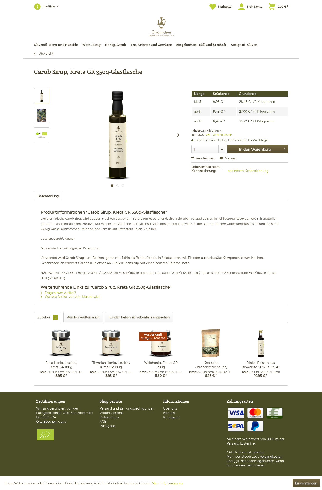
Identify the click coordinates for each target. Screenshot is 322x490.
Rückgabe (107, 426)
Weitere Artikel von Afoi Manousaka (71, 297)
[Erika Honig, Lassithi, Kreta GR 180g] (61, 343)
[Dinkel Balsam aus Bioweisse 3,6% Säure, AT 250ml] (260, 343)
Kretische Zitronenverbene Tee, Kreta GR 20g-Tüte (211, 365)
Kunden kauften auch (83, 317)
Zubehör (46, 317)
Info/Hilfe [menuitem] (49, 6)
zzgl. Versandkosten (219, 134)
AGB (103, 422)
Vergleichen (204, 158)
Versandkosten (271, 457)
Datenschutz (109, 417)
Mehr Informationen (167, 483)
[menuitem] (218, 6)
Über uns (170, 408)
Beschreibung (48, 196)
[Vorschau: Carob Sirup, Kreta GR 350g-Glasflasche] (41, 95)
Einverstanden (306, 483)
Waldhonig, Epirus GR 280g (161, 365)
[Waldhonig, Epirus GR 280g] (161, 343)
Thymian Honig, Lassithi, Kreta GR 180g (111, 365)
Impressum (172, 417)
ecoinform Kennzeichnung (248, 171)
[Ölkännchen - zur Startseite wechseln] (161, 25)
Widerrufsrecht (111, 413)
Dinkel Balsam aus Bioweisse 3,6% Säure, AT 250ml (261, 365)
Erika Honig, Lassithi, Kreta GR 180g (61, 365)
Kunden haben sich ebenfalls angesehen (139, 317)
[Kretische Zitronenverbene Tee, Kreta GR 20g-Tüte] (211, 343)
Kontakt (169, 413)
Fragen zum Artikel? (60, 293)
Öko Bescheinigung (51, 422)
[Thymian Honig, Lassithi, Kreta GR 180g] (111, 343)
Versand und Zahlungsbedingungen (127, 408)
